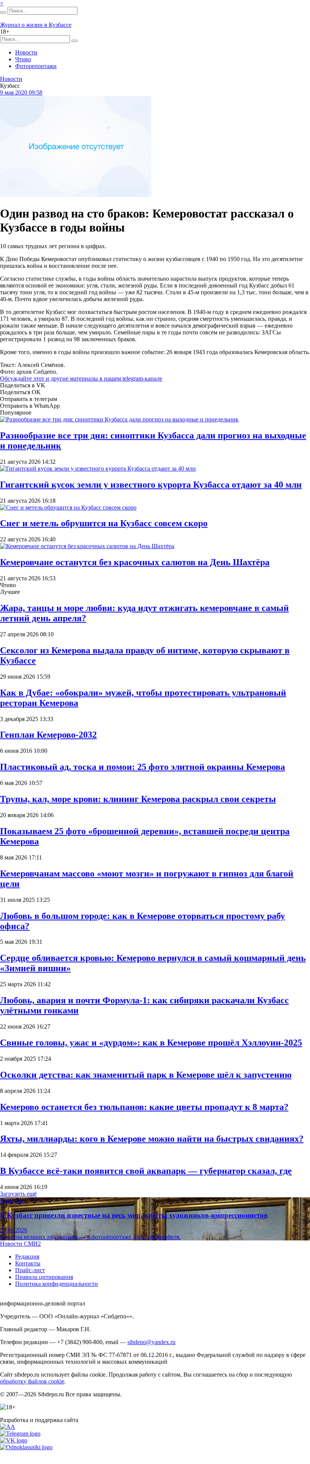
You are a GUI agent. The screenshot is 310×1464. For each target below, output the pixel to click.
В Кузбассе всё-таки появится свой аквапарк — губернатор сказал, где (146, 1171)
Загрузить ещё (18, 1193)
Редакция (27, 1256)
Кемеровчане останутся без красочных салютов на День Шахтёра (135, 562)
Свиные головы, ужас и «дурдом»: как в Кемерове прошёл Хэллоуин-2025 (151, 1042)
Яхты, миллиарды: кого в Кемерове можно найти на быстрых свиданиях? (152, 1139)
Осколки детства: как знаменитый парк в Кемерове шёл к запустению (145, 1075)
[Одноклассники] (26, 1447)
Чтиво (23, 59)
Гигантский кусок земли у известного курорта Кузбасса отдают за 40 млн (151, 485)
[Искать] (3, 12)
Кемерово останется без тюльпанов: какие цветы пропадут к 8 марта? (144, 1107)
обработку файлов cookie (32, 1381)
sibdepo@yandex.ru (151, 1342)
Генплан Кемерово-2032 (48, 735)
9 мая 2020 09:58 (21, 92)
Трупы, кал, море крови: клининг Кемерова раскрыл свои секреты (138, 799)
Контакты (27, 1263)
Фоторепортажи (36, 66)
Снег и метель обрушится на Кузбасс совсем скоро (104, 523)
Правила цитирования (44, 1277)
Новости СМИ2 (20, 1243)
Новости (26, 52)
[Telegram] (20, 1433)
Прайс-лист (30, 1270)
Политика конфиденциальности (56, 1284)
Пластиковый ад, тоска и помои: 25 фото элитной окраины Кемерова (142, 767)
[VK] (13, 1440)
